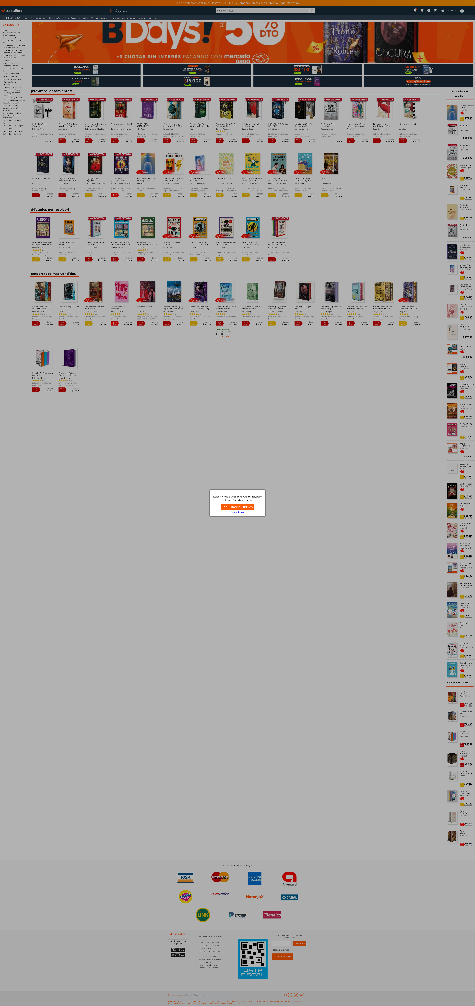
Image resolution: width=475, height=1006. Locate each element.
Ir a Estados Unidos (237, 507)
